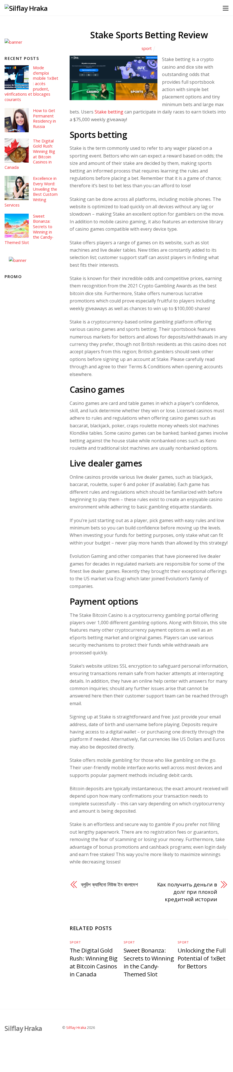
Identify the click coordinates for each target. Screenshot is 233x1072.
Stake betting (109, 112)
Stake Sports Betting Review (148, 35)
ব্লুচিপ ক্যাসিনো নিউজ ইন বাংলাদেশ (109, 884)
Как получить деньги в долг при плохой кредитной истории (187, 892)
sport (147, 48)
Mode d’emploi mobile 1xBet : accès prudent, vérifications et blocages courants (31, 83)
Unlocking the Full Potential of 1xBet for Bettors (202, 958)
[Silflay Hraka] (26, 8)
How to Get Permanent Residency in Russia (44, 118)
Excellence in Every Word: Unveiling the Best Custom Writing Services (31, 192)
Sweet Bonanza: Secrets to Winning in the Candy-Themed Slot (149, 962)
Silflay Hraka (76, 1027)
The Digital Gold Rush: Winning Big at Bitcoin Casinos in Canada (93, 962)
